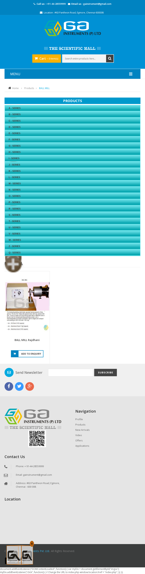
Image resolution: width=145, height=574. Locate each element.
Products (29, 88)
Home (15, 88)
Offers (79, 440)
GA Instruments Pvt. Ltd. (35, 551)
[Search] (109, 58)
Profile (79, 419)
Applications (82, 445)
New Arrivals (82, 430)
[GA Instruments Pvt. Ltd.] (72, 28)
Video (78, 435)
